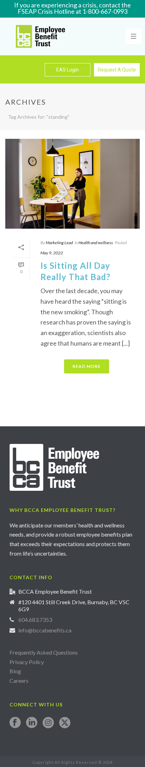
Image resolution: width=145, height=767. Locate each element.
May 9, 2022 (51, 252)
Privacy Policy (27, 661)
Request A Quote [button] (117, 70)
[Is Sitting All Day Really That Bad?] (72, 184)
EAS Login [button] (67, 70)
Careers (20, 680)
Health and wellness (95, 242)
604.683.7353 (35, 620)
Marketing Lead (59, 242)
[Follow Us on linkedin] (31, 723)
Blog (15, 671)
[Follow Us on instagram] (48, 723)
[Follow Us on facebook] (15, 723)
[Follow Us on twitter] (64, 723)
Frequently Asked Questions (44, 652)
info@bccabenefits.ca (44, 630)
